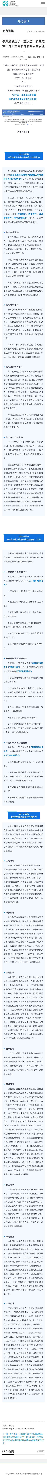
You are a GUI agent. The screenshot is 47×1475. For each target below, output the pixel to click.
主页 (35, 31)
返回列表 (41, 1451)
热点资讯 (42, 31)
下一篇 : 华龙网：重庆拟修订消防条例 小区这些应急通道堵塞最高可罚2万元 (23, 1440)
